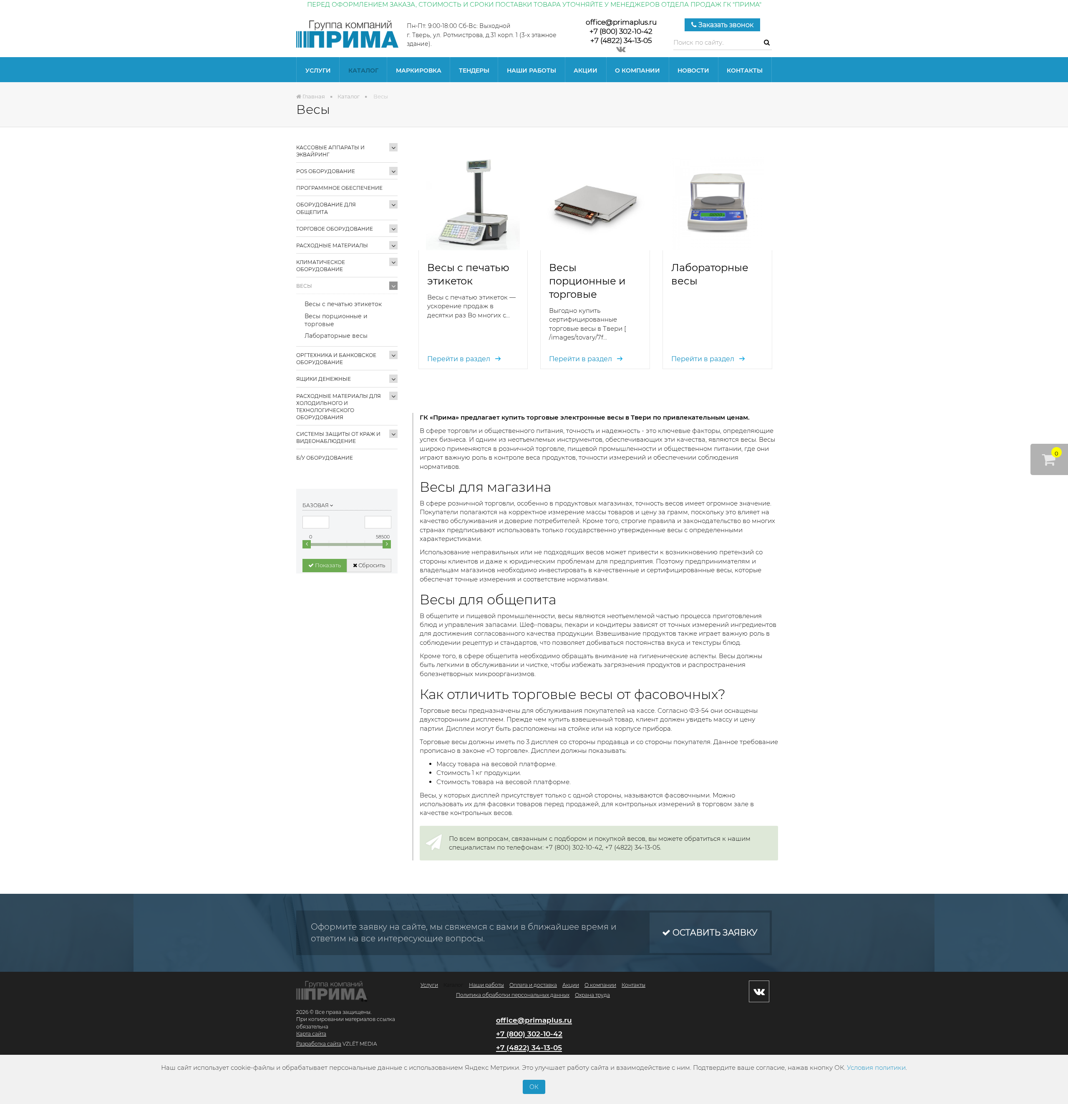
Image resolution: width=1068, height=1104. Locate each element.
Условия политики (876, 1067)
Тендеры (474, 70)
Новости (693, 70)
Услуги (318, 70)
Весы (304, 286)
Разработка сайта (318, 1044)
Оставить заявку (713, 933)
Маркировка (418, 70)
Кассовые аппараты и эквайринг (330, 151)
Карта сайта (311, 1034)
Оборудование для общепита (326, 208)
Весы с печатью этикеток (343, 304)
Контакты (745, 70)
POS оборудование (325, 171)
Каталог (363, 70)
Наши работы (531, 70)
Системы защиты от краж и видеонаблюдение (338, 437)
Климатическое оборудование (320, 265)
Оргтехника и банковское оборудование (336, 358)
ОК (534, 1087)
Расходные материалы (332, 245)
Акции (585, 70)
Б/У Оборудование (324, 458)
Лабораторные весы (336, 335)
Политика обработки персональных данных (512, 995)
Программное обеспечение (339, 188)
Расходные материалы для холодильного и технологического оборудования (338, 406)
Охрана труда (592, 995)
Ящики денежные (323, 379)
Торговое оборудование (334, 229)
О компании (637, 70)
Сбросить (371, 565)
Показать (327, 565)
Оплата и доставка (533, 985)
